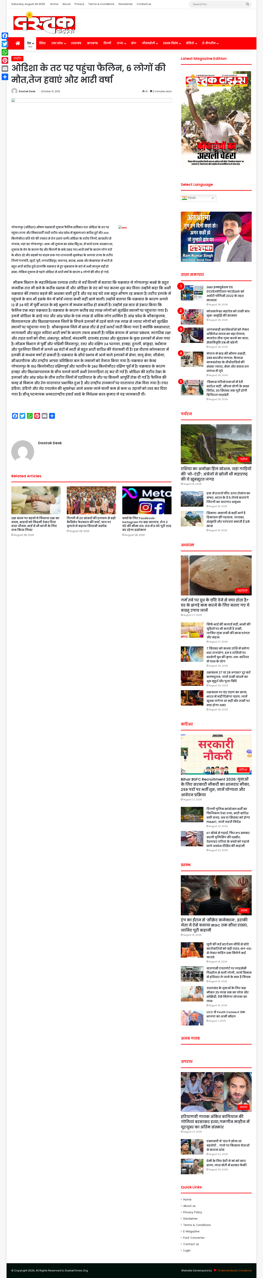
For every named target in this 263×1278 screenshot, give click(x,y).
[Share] (5, 77)
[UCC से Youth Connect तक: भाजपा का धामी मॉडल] (192, 1017)
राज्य (120, 43)
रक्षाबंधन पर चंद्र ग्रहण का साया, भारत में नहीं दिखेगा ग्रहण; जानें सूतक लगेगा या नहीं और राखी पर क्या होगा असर (228, 698)
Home (54, 4)
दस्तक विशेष (170, 43)
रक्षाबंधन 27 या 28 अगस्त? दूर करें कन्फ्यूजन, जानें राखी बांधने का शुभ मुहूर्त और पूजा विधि (228, 676)
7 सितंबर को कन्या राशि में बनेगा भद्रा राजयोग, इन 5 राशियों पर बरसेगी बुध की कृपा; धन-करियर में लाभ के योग (227, 654)
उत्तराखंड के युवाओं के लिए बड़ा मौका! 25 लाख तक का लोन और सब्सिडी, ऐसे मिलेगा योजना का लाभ (227, 994)
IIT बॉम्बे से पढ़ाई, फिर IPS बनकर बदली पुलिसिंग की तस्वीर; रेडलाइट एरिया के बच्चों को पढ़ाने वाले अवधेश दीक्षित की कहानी (228, 839)
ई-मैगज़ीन (209, 43)
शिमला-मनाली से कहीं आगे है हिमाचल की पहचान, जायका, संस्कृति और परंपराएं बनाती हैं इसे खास (228, 519)
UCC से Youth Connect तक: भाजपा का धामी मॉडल (226, 1014)
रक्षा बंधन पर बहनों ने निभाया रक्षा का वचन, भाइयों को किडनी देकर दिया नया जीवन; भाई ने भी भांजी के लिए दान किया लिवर (35, 524)
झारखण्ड (92, 43)
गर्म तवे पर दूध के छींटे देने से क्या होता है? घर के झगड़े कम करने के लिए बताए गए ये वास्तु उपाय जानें (215, 605)
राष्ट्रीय (17, 58)
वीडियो (190, 43)
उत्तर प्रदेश (57, 43)
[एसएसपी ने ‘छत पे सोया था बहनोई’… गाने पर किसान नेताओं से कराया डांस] (192, 1147)
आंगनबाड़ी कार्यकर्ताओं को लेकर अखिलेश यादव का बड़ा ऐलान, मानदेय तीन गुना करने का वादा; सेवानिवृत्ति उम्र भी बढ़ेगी (227, 336)
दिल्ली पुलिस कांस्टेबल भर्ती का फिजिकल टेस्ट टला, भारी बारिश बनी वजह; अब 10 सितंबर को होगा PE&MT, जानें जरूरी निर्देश (228, 815)
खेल (133, 43)
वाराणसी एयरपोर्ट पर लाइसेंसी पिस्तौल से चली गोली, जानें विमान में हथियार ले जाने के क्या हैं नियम (229, 972)
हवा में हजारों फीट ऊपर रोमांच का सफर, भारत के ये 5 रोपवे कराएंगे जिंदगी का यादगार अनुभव (228, 497)
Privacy (79, 4)
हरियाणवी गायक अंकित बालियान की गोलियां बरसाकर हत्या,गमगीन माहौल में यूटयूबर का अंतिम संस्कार (215, 1121)
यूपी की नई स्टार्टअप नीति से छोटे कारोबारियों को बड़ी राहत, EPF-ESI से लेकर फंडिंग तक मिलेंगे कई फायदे (228, 950)
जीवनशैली (148, 43)
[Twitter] (5, 44)
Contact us (144, 4)
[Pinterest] (5, 60)
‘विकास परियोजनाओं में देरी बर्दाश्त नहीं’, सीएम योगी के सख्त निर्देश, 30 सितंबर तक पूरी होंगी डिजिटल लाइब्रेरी (227, 388)
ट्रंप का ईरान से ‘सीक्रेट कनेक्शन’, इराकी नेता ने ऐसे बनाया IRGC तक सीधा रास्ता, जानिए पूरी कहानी (214, 925)
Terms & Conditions (101, 4)
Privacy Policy (192, 1212)
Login (186, 1251)
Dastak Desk (27, 91)
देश (29, 43)
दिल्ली (107, 43)
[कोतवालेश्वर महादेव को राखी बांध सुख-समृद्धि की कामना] (192, 317)
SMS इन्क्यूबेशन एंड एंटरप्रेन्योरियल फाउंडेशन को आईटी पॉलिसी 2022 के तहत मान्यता (225, 293)
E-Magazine (191, 1231)
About (66, 4)
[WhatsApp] (5, 52)
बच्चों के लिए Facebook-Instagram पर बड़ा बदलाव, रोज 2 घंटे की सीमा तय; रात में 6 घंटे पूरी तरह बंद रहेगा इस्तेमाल (146, 524)
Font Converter (194, 1238)
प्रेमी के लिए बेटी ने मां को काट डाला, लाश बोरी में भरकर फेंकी (226, 1163)
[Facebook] (5, 36)
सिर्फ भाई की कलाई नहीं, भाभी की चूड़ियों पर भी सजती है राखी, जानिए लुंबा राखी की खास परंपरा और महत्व (228, 630)
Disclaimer (126, 4)
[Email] (5, 69)
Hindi (191, 198)
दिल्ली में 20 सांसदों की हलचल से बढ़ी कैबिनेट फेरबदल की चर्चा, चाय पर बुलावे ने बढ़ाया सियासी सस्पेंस (91, 522)
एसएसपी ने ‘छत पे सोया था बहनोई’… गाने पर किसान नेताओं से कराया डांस (227, 1145)
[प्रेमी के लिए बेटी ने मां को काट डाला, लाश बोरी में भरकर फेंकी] (192, 1166)
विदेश (42, 43)
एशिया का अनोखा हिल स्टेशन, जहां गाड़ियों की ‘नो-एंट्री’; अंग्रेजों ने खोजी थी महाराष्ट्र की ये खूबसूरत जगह (216, 474)
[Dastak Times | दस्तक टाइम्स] (44, 23)
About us (189, 1206)
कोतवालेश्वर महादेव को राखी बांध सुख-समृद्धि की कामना (228, 313)
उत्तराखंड (76, 43)
